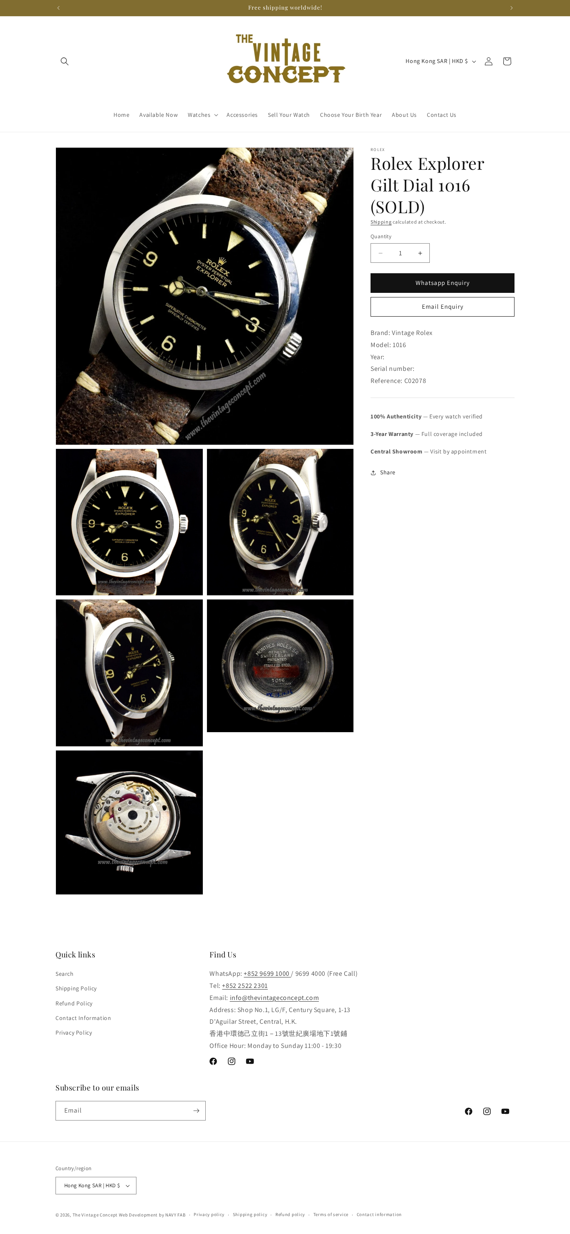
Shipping (381, 222)
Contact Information (83, 1018)
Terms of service (330, 1214)
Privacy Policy (73, 1032)
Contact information (379, 1214)
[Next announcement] (511, 8)
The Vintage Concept (95, 1215)
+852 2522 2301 (244, 985)
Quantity (381, 236)
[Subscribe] (196, 1111)
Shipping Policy (76, 988)
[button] (64, 61)
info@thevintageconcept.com (274, 997)
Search (64, 973)
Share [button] (388, 472)
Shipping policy (250, 1214)
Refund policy (290, 1214)
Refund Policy (74, 1003)
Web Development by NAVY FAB (152, 1215)
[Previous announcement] (58, 8)
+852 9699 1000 (267, 973)
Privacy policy (209, 1214)
